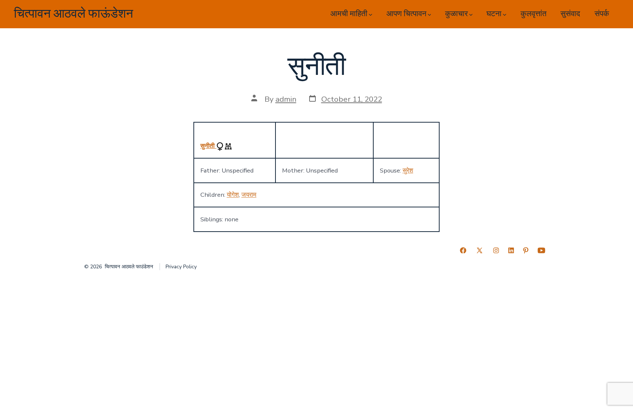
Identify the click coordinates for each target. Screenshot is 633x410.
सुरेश (408, 170)
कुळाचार (456, 14)
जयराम (248, 195)
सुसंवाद (570, 14)
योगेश (233, 195)
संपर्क (602, 14)
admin (285, 99)
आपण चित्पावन (406, 14)
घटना (493, 14)
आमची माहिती (348, 14)
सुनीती (208, 146)
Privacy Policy (181, 266)
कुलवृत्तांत (534, 14)
